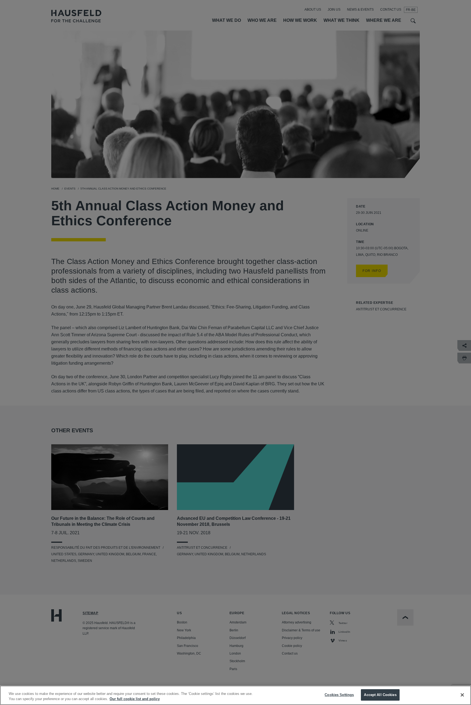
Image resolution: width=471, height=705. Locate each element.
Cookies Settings (339, 695)
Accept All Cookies (380, 695)
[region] (235, 695)
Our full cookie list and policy (135, 699)
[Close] (462, 695)
